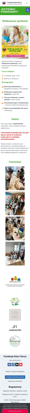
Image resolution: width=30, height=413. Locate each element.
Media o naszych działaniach (15, 371)
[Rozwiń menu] (26, 3)
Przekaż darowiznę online (15, 377)
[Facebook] (9, 364)
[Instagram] (13, 364)
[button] (28, 10)
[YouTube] (20, 364)
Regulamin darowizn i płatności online (15, 391)
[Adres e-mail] (17, 364)
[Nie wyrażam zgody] (28, 408)
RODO (6, 400)
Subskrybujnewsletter (15, 381)
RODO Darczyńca (15, 400)
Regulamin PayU (7, 394)
